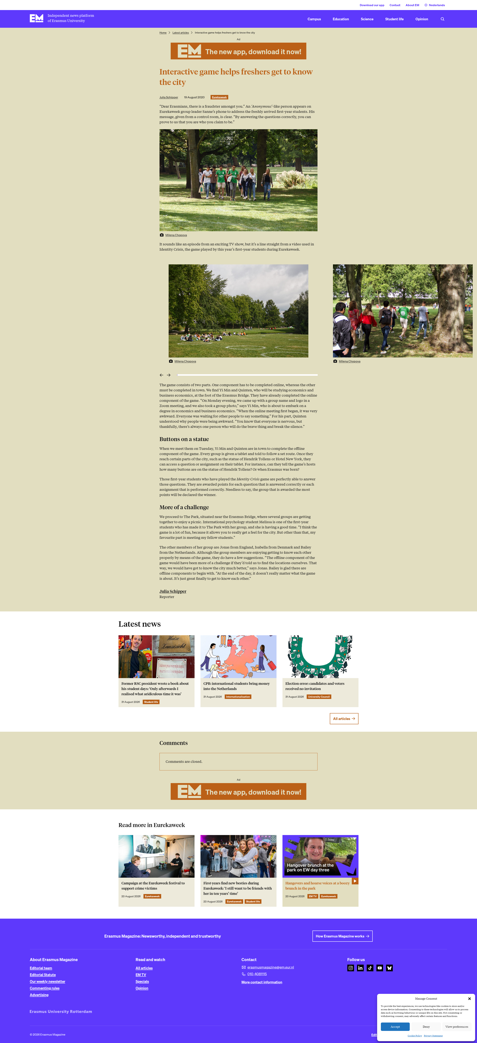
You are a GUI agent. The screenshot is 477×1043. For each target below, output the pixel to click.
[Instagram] (350, 968)
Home (163, 32)
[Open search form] (442, 19)
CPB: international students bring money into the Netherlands (236, 686)
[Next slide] (170, 375)
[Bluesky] (389, 968)
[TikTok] (370, 968)
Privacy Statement (433, 1035)
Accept (395, 1026)
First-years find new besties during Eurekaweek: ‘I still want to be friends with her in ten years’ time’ (237, 888)
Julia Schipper (168, 97)
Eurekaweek (219, 97)
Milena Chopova (176, 235)
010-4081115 (257, 974)
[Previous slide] (162, 375)
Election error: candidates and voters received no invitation (315, 686)
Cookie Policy (415, 1035)
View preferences (457, 1026)
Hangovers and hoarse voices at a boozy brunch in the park (317, 886)
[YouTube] (379, 968)
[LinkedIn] (360, 968)
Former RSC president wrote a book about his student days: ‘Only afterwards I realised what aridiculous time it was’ (155, 688)
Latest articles (181, 32)
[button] (469, 999)
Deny (426, 1026)
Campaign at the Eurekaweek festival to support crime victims (153, 886)
